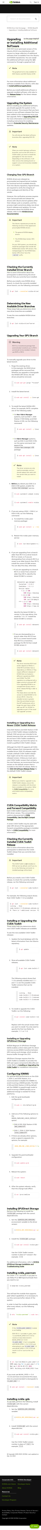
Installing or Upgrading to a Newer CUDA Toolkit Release (21, 724)
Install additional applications (20, 86)
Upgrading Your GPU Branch (22, 335)
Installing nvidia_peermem (21, 1272)
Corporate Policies (17, 1513)
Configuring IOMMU (18, 1073)
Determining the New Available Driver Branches (21, 305)
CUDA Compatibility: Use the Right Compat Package (21, 817)
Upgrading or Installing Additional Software (23, 30)
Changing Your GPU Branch (20, 174)
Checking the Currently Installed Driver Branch (20, 268)
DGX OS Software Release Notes (22, 769)
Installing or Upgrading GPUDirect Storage (18, 1039)
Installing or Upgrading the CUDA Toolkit (22, 922)
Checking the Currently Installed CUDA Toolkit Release (20, 841)
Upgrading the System (19, 103)
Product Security (29, 1513)
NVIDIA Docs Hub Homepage (16, 28)
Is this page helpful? (31, 39)
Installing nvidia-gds (18, 1399)
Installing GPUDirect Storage (23, 1208)
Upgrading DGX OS (31, 117)
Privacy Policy (6, 1510)
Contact (4, 1515)
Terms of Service (31, 1510)
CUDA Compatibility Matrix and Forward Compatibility (22, 807)
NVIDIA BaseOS (33, 28)
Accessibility (6, 1513)
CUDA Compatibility (21, 789)
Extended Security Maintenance (26, 123)
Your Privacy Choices (18, 1510)
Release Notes (15, 94)
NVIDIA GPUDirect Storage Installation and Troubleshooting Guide (23, 1264)
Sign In (36, 2)
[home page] (14, 2)
